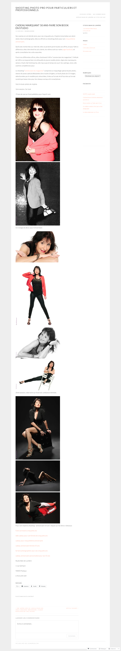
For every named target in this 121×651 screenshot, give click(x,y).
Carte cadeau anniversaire (89, 47)
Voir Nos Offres (85, 14)
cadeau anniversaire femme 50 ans (28, 546)
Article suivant (72, 608)
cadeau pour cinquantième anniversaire (29, 541)
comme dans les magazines (34, 71)
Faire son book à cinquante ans (26, 531)
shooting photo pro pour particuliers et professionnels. (46, 9)
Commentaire (71, 636)
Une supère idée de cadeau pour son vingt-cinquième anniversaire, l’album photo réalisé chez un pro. (29, 610)
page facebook (68, 49)
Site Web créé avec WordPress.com (27, 643)
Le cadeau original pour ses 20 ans (91, 112)
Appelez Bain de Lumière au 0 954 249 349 (90, 17)
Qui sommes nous (99, 14)
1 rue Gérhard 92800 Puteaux (90, 28)
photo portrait (28, 596)
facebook (87, 83)
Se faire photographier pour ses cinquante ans (32, 551)
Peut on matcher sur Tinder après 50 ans (92, 103)
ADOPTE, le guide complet (89, 94)
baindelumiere (29, 31)
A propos (85, 44)
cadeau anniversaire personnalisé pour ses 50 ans (33, 556)
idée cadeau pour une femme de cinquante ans (32, 536)
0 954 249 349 (86, 30)
